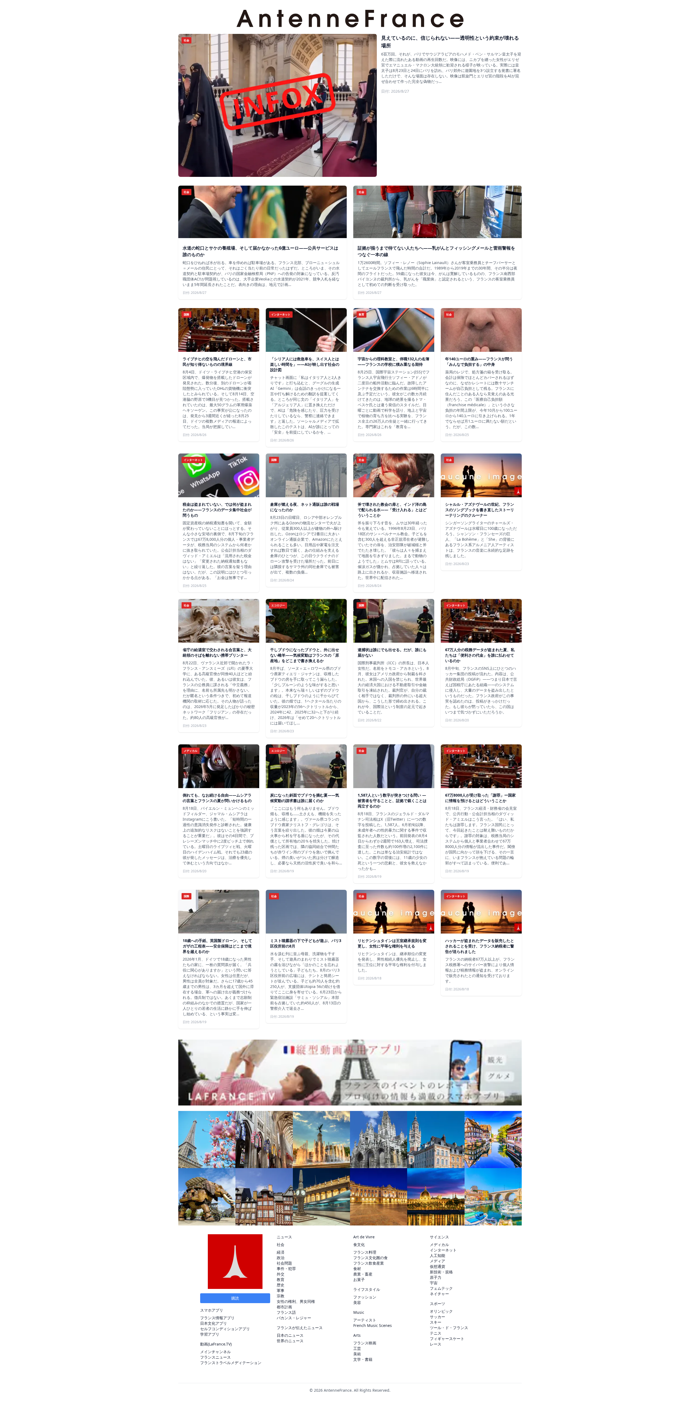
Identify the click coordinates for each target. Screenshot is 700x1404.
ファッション (364, 1297)
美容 (357, 1302)
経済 (280, 1252)
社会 (280, 1244)
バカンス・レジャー (294, 1317)
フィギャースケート (447, 1338)
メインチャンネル (215, 1351)
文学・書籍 (362, 1359)
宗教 (280, 1295)
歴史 (280, 1285)
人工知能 (437, 1255)
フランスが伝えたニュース (300, 1327)
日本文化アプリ (213, 1323)
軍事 (280, 1290)
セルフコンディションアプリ (225, 1328)
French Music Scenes (372, 1325)
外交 (280, 1274)
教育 (280, 1279)
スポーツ (437, 1303)
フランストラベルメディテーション (230, 1362)
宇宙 (434, 1282)
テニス (435, 1333)
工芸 (357, 1348)
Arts (357, 1335)
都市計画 (284, 1306)
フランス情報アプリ (217, 1317)
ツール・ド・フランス (449, 1327)
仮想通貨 (437, 1266)
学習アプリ (209, 1334)
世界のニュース (290, 1340)
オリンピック (441, 1311)
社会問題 (284, 1263)
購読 (235, 1298)
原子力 (435, 1277)
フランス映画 (364, 1343)
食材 (357, 1268)
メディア (437, 1260)
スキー (435, 1322)
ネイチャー (439, 1293)
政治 (280, 1257)
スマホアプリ (211, 1310)
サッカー (437, 1316)
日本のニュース (290, 1335)
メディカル (439, 1244)
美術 (357, 1353)
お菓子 (359, 1279)
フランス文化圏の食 (370, 1257)
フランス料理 (364, 1252)
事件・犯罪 (286, 1268)
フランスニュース (215, 1357)
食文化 (359, 1244)
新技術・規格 (441, 1271)
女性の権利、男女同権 (296, 1301)
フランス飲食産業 (368, 1263)
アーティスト (364, 1320)
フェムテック (441, 1288)
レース (435, 1344)
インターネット (443, 1250)
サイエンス (439, 1236)
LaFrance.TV (220, 1344)
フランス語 (286, 1312)
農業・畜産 (362, 1274)
